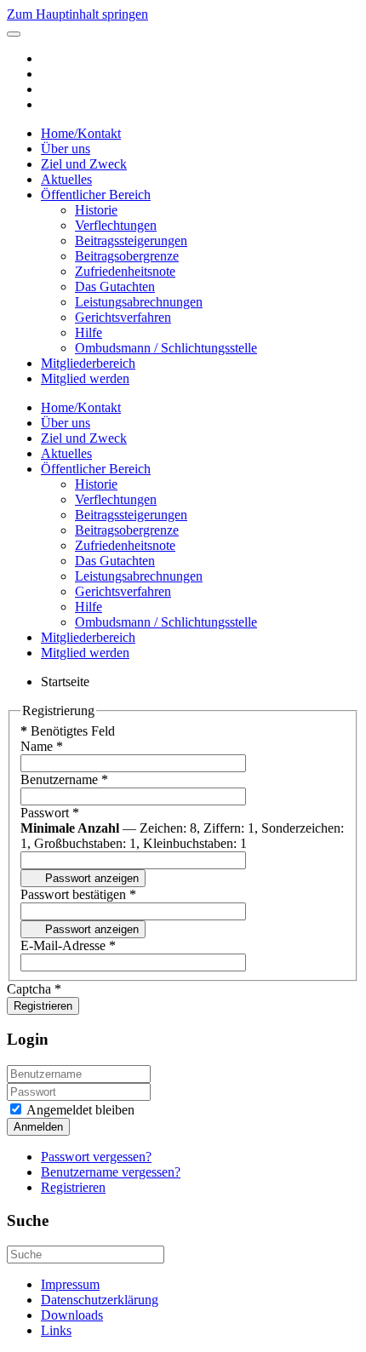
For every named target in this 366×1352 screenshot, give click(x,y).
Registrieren (43, 1006)
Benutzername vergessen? (110, 1172)
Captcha (34, 989)
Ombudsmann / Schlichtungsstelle (166, 348)
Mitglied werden (85, 378)
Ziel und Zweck (84, 164)
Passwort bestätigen (78, 894)
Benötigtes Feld (67, 731)
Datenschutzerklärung (99, 1299)
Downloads (72, 1315)
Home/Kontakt (81, 133)
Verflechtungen (116, 225)
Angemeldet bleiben (79, 1110)
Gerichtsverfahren (123, 317)
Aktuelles (66, 179)
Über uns (65, 148)
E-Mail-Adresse (68, 945)
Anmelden (38, 1126)
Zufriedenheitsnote (125, 271)
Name (41, 746)
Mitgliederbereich (88, 363)
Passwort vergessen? (96, 1156)
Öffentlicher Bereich (96, 194)
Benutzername (64, 779)
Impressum (70, 1284)
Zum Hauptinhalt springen (77, 14)
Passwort (49, 812)
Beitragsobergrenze (127, 256)
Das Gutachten (115, 286)
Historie (96, 210)
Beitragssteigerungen (131, 240)
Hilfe (88, 332)
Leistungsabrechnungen (139, 302)
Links (56, 1330)
